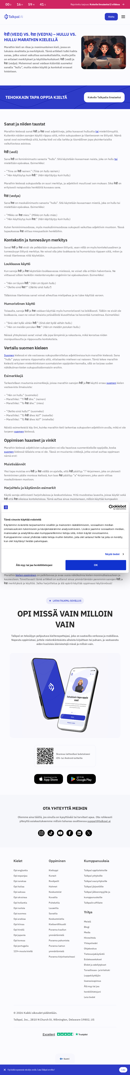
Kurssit (52, 875)
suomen (111, 383)
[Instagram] (41, 833)
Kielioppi (53, 870)
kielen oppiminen (26, 575)
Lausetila (54, 908)
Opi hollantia (20, 902)
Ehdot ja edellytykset (95, 964)
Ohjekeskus (90, 948)
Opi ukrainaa (20, 897)
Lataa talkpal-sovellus (67, 600)
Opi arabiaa (20, 918)
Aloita (111, 16)
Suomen (9, 355)
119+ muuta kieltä (23, 951)
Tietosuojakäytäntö (94, 953)
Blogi (86, 926)
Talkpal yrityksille (93, 875)
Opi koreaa (19, 940)
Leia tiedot (89, 997)
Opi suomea (20, 913)
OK (96, 564)
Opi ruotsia (19, 908)
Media (87, 932)
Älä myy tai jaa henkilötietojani (34, 564)
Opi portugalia (21, 945)
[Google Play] (81, 779)
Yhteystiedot (91, 943)
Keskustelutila (56, 918)
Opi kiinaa (19, 924)
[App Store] (48, 779)
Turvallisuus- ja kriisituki (97, 970)
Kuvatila (53, 897)
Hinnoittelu (90, 937)
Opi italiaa (19, 886)
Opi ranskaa (20, 881)
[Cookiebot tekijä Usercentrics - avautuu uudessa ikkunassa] (111, 507)
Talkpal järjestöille (94, 886)
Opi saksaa (19, 891)
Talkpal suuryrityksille (95, 881)
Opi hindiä (19, 929)
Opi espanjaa (20, 875)
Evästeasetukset (93, 959)
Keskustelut (55, 891)
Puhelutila (54, 902)
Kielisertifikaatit (57, 924)
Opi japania (20, 935)
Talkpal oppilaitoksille (95, 870)
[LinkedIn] (79, 833)
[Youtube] (60, 833)
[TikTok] (50, 833)
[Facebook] (69, 833)
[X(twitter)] (88, 833)
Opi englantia (21, 870)
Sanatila (53, 913)
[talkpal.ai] (13, 17)
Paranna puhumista (59, 940)
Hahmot (53, 886)
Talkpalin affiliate (93, 902)
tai (97, 131)
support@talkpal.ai (99, 821)
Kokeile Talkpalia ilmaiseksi (104, 97)
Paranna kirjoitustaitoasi (62, 956)
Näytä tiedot (112, 554)
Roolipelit (54, 881)
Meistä (87, 921)
